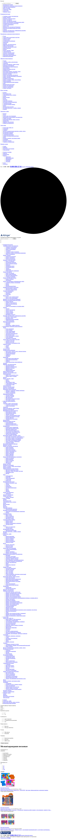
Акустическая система (11, 622)
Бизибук (5, 109)
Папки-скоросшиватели (11, 451)
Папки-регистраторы (10, 449)
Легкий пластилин (10, 569)
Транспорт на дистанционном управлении (15, 511)
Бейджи (7, 473)
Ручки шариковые (10, 328)
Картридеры (8, 626)
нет (5, 721)
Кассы (7, 488)
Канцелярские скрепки (11, 413)
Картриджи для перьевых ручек (13, 343)
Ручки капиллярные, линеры (12, 336)
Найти (17, 3)
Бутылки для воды (7, 140)
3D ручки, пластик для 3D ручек (13, 592)
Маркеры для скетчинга (8, 122)
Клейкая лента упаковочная (12, 427)
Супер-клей (8, 479)
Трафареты (8, 354)
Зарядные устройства (10, 624)
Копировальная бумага (11, 286)
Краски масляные (10, 539)
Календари (8, 294)
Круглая (6, 726)
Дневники (8, 322)
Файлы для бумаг (7, 77)
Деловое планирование (8, 24)
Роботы (7, 512)
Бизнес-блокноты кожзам (11, 263)
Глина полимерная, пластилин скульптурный (16, 574)
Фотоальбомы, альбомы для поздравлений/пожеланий (18, 645)
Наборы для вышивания (11, 605)
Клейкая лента (6, 70)
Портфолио (8, 305)
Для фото (5, 130)
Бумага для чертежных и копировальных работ (13, 22)
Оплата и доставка (7, 152)
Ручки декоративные (10, 331)
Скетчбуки (8, 250)
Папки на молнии (10, 460)
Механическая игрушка (11, 530)
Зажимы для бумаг (10, 414)
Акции (4, 146)
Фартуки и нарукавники (8, 54)
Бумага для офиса (10, 279)
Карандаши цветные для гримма (13, 581)
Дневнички (8, 269)
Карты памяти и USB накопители (13, 619)
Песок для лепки (9, 570)
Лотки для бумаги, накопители (12, 441)
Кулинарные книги (10, 267)
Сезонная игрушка (7, 103)
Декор (7, 612)
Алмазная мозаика (10, 606)
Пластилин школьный (11, 568)
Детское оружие (9, 524)
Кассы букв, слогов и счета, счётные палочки (16, 351)
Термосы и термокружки (8, 141)
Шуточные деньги (10, 665)
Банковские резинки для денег (12, 416)
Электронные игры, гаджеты (9, 95)
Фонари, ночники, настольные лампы (11, 138)
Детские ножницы (10, 395)
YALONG (8, 161)
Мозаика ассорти (9, 607)
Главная (5, 699)
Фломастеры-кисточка (11, 588)
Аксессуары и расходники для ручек (11, 37)
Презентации (6, 154)
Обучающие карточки (11, 352)
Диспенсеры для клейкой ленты (13, 432)
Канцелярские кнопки (11, 411)
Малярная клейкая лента (11, 429)
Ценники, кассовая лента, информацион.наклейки (14, 30)
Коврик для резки (10, 497)
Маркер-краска (9, 369)
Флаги (4, 137)
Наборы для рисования (11, 608)
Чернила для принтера (8, 86)
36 (3, 767)
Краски (4, 113)
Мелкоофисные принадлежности (10, 66)
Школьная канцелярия (8, 56)
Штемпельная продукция (8, 84)
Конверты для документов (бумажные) (11, 27)
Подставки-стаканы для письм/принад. (14, 437)
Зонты (7, 640)
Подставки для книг (10, 400)
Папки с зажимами (10, 452)
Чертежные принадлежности (9, 55)
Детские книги (9, 528)
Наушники (8, 628)
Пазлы (4, 96)
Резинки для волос (10, 641)
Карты (7, 346)
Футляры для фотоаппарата (12, 631)
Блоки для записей (10, 273)
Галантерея (5, 128)
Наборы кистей (9, 547)
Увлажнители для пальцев (11, 419)
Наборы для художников (11, 552)
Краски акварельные (10, 537)
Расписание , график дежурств (12, 325)
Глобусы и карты (7, 38)
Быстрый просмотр (5, 787)
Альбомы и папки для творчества (10, 16)
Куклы (4, 98)
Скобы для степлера (10, 405)
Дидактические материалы (9, 40)
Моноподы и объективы (11, 627)
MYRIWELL (8, 159)
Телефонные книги (10, 266)
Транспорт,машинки (7, 100)
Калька (7, 283)
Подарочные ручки (10, 334)
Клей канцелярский (10, 478)
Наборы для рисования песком (12, 601)
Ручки (4, 36)
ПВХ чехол (7, 740)
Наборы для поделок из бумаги (13, 595)
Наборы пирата (9, 522)
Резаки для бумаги (7, 88)
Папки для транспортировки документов (12, 76)
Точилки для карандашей (8, 52)
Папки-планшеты (7, 81)
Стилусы (8, 630)
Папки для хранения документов (10, 75)
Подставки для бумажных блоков (13, 440)
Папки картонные (10, 448)
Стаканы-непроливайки (11, 549)
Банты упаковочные (10, 660)
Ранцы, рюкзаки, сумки (8, 50)
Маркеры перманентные (11, 366)
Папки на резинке (10, 458)
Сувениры (8, 664)
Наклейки (8, 555)
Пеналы (5, 49)
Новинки (5, 147)
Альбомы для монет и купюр (12, 644)
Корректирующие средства (9, 69)
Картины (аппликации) (11, 611)
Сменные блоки (9, 313)
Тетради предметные (10, 309)
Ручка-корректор (9, 422)
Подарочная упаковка (8, 133)
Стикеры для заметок (10, 276)
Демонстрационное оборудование (10, 82)
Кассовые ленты (9, 318)
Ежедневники (9, 292)
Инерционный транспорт (11, 509)
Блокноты (8, 264)
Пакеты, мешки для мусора (12, 688)
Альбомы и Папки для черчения (13, 282)
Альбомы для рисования (11, 247)
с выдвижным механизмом (11, 720)
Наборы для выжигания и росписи (13, 593)
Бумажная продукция (8, 4)
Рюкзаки (8, 381)
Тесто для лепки (9, 571)
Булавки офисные (10, 417)
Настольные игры (7, 93)
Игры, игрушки (6, 8)
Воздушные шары (10, 672)
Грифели (8, 360)
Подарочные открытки (8, 132)
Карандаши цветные (10, 577)
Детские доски (6, 39)
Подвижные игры (10, 517)
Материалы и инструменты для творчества (12, 117)
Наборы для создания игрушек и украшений (16, 613)
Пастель (7, 582)
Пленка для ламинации (8, 85)
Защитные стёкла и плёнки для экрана (14, 625)
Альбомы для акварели (11, 248)
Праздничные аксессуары (11, 677)
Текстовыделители (10, 365)
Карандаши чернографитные (12, 358)
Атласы (7, 345)
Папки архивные (9, 447)
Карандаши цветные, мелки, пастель (11, 119)
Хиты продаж (6, 149)
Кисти (4, 114)
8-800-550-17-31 (16, 166)
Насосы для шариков (10, 673)
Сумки (7, 637)
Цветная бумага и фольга (11, 288)
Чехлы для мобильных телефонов (13, 632)
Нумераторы (8, 486)
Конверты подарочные (11, 651)
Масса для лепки (9, 573)
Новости (5, 153)
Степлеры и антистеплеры (12, 404)
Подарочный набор (10, 669)
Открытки (8, 650)
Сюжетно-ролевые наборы (9, 104)
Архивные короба (10, 442)
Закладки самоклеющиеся (11, 275)
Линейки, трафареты (10, 391)
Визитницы (8, 639)
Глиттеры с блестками (11, 556)
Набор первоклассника (8, 45)
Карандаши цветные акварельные (13, 579)
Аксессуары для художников (9, 116)
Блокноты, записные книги (9, 18)
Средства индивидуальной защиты (13, 689)
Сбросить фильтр (4, 743)
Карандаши (5, 42)
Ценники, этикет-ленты (11, 317)
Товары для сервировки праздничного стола (16, 678)
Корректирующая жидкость (12, 424)
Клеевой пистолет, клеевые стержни (14, 684)
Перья (7, 563)
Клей (4, 83)
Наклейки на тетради (10, 314)
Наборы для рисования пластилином (14, 602)
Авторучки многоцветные (12, 333)
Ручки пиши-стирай (10, 332)
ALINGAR (8, 156)
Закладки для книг (10, 396)
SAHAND (8, 160)
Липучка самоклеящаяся (11, 434)
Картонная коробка (9, 738)
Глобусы (7, 347)
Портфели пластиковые (8, 78)
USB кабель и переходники (12, 620)
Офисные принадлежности (9, 7)
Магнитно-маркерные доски (12, 469)
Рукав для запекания (10, 685)
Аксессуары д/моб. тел (8, 127)
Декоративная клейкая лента (12, 557)
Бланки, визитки (7, 17)
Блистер (6, 739)
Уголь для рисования (10, 583)
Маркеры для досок (10, 368)
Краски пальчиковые (10, 541)
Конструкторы (6, 97)
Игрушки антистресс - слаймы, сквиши (12, 108)
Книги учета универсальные (12, 296)
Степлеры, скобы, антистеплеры (10, 62)
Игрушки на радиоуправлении (10, 102)
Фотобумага (8, 280)
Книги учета (6, 25)
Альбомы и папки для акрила (12, 251)
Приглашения (9, 653)
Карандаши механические (11, 359)
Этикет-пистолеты (10, 320)
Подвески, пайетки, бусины (12, 558)
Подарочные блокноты (11, 262)
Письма (7, 652)
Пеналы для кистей (10, 544)
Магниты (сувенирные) (11, 670)
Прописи (8, 356)
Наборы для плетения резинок (12, 594)
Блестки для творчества (11, 562)
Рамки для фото (9, 646)
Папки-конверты (9, 459)
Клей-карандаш (9, 475)
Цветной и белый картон (11, 289)
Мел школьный (9, 397)
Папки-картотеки (10, 455)
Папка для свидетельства (11, 303)
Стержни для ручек (10, 340)
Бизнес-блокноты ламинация (12, 270)
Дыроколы (5, 63)
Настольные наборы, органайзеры (13, 439)
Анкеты (7, 268)
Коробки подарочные (10, 658)
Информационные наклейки (12, 319)
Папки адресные (9, 301)
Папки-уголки (9, 461)
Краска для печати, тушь (11, 483)
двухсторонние (8, 719)
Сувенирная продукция (8, 134)
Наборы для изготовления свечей (13, 596)
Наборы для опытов (10, 599)
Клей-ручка (8, 480)
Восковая (7, 733)
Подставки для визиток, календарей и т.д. (15, 436)
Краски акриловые (10, 536)
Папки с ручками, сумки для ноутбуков (12, 79)
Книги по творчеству (10, 526)
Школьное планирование (8, 31)
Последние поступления (8, 148)
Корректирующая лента (11, 423)
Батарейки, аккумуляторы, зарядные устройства (16, 633)
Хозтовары (5, 139)
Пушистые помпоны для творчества (14, 561)
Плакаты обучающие (10, 353)
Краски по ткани (9, 542)
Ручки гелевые (9, 330)
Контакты (5, 164)
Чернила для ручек (10, 341)
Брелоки (7, 667)
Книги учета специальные (12, 298)
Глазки (7, 566)
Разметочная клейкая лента (12, 433)
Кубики (5, 92)
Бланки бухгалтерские (11, 256)
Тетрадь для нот (9, 311)
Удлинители (8, 683)
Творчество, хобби (7, 9)
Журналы (8, 324)
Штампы (8, 491)
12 (5, 714)
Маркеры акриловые (10, 370)
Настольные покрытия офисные (10, 72)
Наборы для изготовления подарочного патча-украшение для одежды (21, 609)
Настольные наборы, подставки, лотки (11, 71)
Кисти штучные (9, 545)
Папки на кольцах (10, 453)
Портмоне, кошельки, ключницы (13, 635)
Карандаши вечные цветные (12, 584)
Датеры (7, 484)
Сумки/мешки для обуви (11, 383)
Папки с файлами (10, 454)
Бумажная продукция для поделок (10, 23)
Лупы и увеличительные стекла (13, 415)
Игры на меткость (10, 516)
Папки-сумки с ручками (11, 376)
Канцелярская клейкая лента (12, 428)
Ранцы (7, 379)
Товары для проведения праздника (11, 135)
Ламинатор (8, 493)
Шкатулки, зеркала (10, 666)
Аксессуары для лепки (11, 575)
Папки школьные (7, 48)
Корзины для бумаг (7, 73)
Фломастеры (6, 120)
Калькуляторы (6, 68)
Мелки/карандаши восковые (12, 580)
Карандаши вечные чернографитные (14, 362)
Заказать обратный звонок (28, 166)
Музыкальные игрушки (8, 106)
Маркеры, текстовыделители (9, 44)
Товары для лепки (7, 118)
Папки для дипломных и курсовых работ (15, 306)
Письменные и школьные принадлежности (12, 5)
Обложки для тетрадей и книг (10, 46)
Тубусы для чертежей (10, 392)
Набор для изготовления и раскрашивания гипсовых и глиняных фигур (22, 598)
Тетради (5, 29)
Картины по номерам (10, 600)
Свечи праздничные (10, 675)
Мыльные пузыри (10, 518)
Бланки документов (10, 257)
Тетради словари (9, 312)
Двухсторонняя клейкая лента (12, 430)
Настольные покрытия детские (13, 398)
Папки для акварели (10, 254)
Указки (4, 60)
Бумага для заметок (7, 19)
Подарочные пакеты (10, 657)
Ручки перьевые (9, 337)
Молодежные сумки (10, 382)
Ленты (7, 659)
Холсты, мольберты (10, 551)
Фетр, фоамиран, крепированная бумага (15, 560)
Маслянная (7, 732)
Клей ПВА (8, 477)
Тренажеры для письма (11, 338)
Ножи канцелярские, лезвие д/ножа (11, 64)
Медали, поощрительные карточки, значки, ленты (14, 131)
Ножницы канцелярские (8, 65)
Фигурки (5, 99)
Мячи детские (9, 515)
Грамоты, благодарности (11, 302)
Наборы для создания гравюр (12, 603)
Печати (7, 490)
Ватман (7, 285)
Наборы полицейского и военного (13, 523)
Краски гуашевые (10, 538)
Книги (4, 105)
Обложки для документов (11, 638)
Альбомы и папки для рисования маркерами (16, 253)
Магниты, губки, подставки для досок (14, 471)
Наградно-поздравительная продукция (11, 28)
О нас (4, 162)
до (1, 709)
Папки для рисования (10, 249)
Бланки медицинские (10, 258)
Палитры (8, 550)
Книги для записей (10, 261)
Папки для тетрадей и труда (12, 375)
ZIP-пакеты (8, 462)
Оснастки (8, 485)
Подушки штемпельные (11, 487)
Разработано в (6, 837)
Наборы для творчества (8, 123)
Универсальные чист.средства (12, 686)
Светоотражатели (7, 51)
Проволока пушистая (10, 564)
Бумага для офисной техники (9, 21)
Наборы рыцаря (9, 520)
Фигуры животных (9, 727)
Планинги (8, 293)
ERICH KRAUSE (10, 158)
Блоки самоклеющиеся (11, 274)
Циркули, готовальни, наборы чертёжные (15, 390)
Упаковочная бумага (10, 656)
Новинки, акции (7, 11)
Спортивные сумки (10, 384)
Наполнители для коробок (11, 662)
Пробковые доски (10, 472)
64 (3, 768)
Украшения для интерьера (11, 676)
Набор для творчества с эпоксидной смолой (15, 615)
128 (4, 769)
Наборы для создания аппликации (13, 614)
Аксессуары (6, 10)
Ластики (5, 43)
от (1, 708)
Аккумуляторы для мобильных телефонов (15, 621)
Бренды (5, 155)
